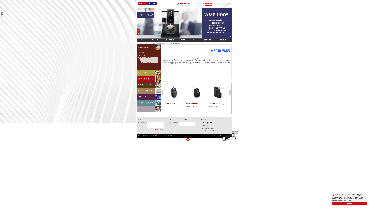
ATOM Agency (182, 139)
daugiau (204, 132)
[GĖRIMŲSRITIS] (149, 96)
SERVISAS (151, 135)
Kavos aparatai (142, 54)
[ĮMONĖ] (143, 40)
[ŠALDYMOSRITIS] (149, 108)
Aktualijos (141, 52)
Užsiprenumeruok (159, 129)
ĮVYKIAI (157, 135)
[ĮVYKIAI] (195, 40)
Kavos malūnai (142, 55)
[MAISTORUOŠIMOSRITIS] (149, 78)
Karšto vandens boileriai (144, 67)
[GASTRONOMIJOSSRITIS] (149, 102)
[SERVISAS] (183, 40)
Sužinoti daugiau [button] (351, 200)
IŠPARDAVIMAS (163, 135)
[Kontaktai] (224, 40)
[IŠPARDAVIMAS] (209, 40)
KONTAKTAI (170, 135)
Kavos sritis (148, 43)
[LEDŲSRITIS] (149, 72)
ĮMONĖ (140, 135)
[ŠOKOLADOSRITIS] (149, 84)
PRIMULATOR (140, 43)
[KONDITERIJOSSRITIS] (149, 90)
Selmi (141, 60)
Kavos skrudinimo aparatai (158, 43)
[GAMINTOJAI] (169, 40)
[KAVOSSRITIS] (149, 47)
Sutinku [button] (349, 203)
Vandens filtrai (142, 66)
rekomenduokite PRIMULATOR (187, 127)
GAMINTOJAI (145, 135)
